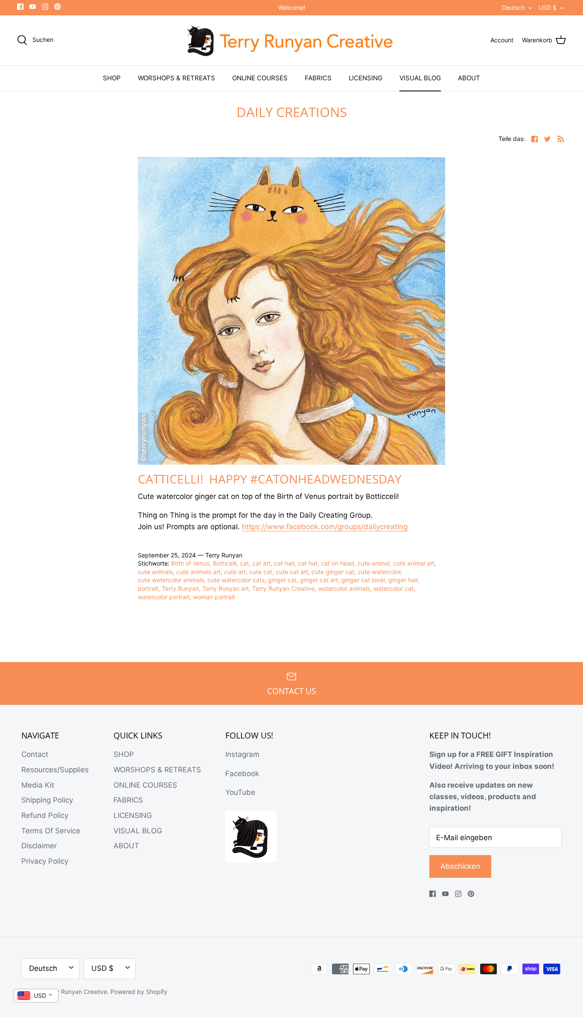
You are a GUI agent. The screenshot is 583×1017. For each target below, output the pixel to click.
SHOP (112, 78)
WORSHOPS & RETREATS (176, 78)
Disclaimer (39, 845)
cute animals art (198, 571)
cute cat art (292, 571)
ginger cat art (319, 579)
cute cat (260, 571)
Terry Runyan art (225, 588)
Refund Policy (44, 815)
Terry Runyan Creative (283, 588)
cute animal (374, 563)
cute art (235, 571)
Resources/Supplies (55, 769)
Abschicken (460, 866)
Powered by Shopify (139, 991)
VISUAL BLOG (420, 78)
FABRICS (318, 78)
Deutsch (513, 7)
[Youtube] (32, 6)
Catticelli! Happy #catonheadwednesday (271, 479)
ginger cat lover (363, 579)
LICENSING (365, 78)
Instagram (242, 754)
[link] (325, 526)
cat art (261, 563)
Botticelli (224, 563)
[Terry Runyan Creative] (291, 40)
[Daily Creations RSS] (561, 138)
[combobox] (36, 995)
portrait (148, 588)
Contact (34, 754)
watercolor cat (393, 588)
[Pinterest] (57, 6)
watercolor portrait (163, 597)
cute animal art (413, 563)
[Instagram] (45, 6)
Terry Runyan (180, 588)
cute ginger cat (333, 571)
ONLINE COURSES (260, 78)
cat (244, 563)
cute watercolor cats (236, 579)
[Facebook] (20, 6)
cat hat (308, 563)
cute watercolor (379, 571)
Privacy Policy (44, 861)
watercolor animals (344, 588)
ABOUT (469, 78)
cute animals (155, 571)
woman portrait (214, 597)
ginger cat (282, 579)
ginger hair (403, 579)
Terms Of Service (50, 830)
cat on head (337, 563)
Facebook (242, 773)
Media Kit (37, 785)
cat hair (284, 563)
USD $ (548, 7)
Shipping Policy (47, 800)
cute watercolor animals (171, 579)
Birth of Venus (190, 563)
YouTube (240, 792)
